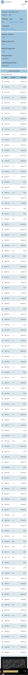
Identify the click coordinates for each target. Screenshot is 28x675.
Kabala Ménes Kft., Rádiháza (8, 29)
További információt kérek (10, 671)
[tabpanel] (14, 368)
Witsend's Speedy (14, 22)
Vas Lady (21, 22)
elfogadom (22, 666)
